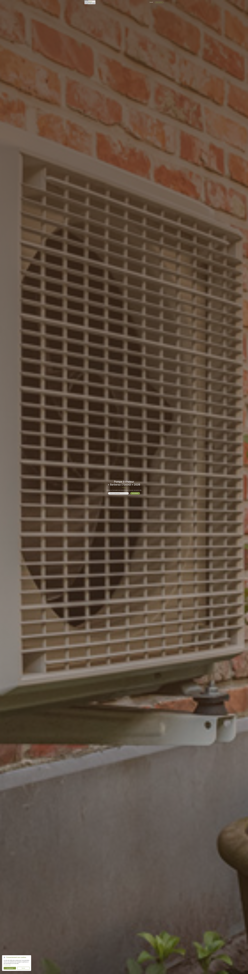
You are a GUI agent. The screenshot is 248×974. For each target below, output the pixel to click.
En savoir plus (7, 965)
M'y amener (135, 493)
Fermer (23, 968)
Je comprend (10, 968)
